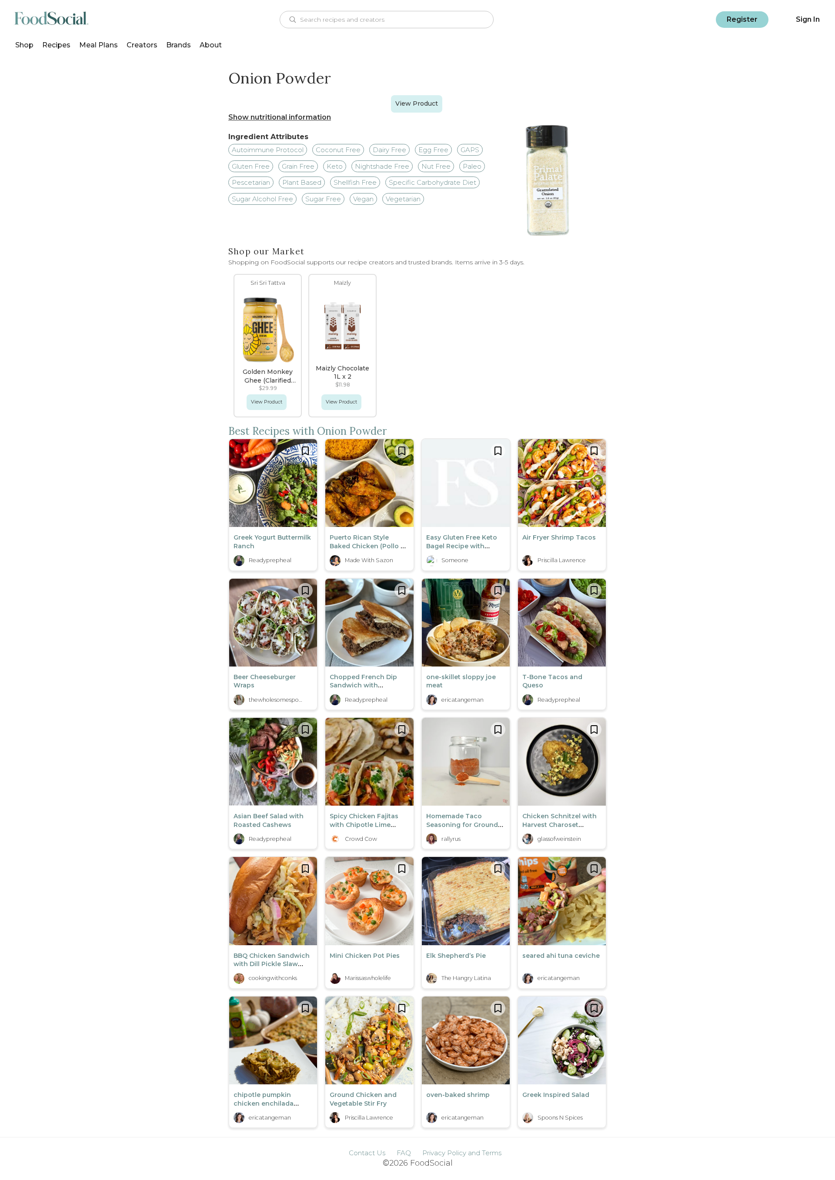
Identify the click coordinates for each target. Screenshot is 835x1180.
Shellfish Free (355, 182)
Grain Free (298, 166)
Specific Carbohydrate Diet (432, 182)
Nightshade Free (382, 166)
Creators (142, 45)
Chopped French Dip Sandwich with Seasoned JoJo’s (363, 685)
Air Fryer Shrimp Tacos (559, 537)
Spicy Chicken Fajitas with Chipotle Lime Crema (364, 824)
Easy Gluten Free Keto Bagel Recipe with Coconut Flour (461, 545)
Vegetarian (403, 199)
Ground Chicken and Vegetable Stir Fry (363, 1099)
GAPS (470, 150)
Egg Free (433, 150)
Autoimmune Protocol (268, 150)
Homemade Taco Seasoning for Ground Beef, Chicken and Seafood (462, 829)
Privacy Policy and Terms (461, 1153)
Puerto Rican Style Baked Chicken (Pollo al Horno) (368, 545)
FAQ (404, 1153)
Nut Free (436, 166)
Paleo (472, 166)
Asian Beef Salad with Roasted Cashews (269, 820)
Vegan (363, 199)
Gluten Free (251, 166)
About (211, 45)
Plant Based (301, 182)
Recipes (56, 45)
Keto (335, 166)
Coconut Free (338, 150)
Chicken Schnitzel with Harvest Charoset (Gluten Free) (559, 824)
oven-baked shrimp (458, 1095)
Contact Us (367, 1153)
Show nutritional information (279, 117)
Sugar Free (323, 199)
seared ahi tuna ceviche (561, 956)
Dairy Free (389, 150)
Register (742, 19)
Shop (24, 45)
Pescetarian (251, 182)
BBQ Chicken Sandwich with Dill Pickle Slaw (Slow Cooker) (272, 964)
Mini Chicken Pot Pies (365, 956)
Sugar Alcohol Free (262, 199)
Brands (178, 45)
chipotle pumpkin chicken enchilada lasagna (264, 1103)
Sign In (808, 19)
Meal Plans (98, 45)
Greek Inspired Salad (555, 1095)
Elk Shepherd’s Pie (456, 956)
